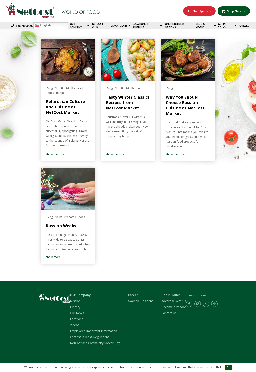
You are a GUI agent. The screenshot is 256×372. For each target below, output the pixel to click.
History (75, 307)
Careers (244, 25)
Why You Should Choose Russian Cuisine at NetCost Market (185, 105)
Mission (75, 301)
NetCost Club (97, 25)
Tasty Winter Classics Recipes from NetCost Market (128, 102)
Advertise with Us (173, 301)
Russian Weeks (61, 225)
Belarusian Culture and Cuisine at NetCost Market (65, 107)
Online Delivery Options (174, 25)
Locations (76, 319)
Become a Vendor (173, 307)
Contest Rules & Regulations (89, 337)
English (45, 25)
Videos (74, 325)
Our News (77, 313)
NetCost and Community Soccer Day (95, 343)
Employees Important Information (93, 331)
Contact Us (169, 313)
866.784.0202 (24, 26)
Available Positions (140, 301)
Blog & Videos (200, 25)
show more (53, 154)
